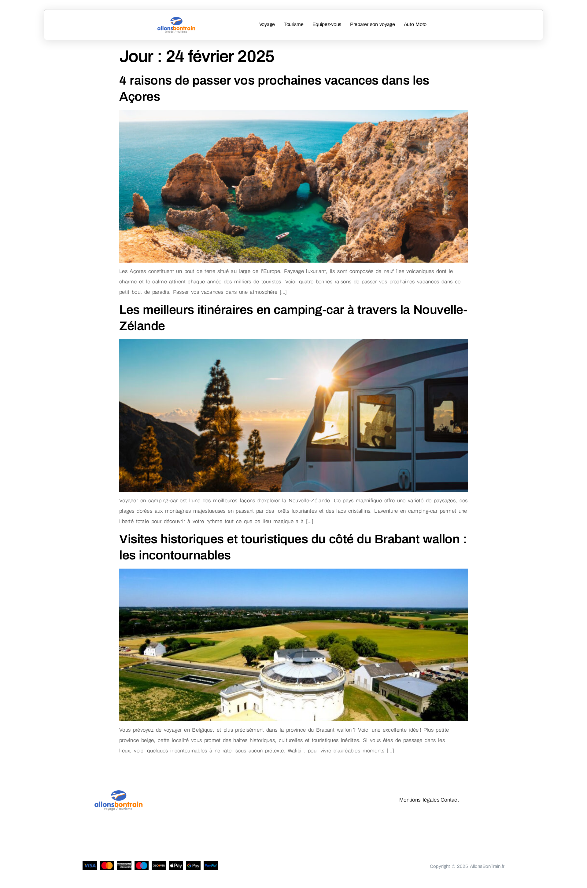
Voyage (267, 24)
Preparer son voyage (372, 24)
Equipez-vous (326, 24)
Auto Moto (415, 24)
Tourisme (294, 24)
